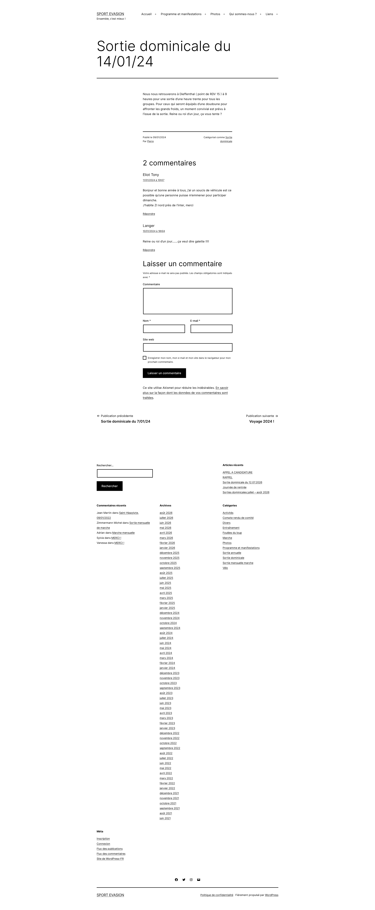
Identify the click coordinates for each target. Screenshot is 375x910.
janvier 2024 (167, 667)
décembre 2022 (169, 733)
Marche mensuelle (123, 532)
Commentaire (151, 284)
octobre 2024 (168, 622)
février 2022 (167, 783)
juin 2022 (165, 763)
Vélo (225, 567)
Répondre (149, 213)
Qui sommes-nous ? (243, 14)
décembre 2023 (169, 673)
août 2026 (166, 512)
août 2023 (166, 693)
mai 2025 (165, 587)
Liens (269, 14)
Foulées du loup (232, 532)
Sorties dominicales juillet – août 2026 (246, 492)
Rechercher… (105, 465)
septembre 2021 (170, 808)
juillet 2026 (166, 517)
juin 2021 (165, 818)
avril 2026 (166, 532)
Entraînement (231, 527)
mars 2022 (166, 778)
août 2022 (166, 753)
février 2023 (167, 723)
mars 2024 (166, 658)
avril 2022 (166, 773)
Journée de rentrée (234, 487)
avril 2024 (166, 653)
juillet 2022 (166, 758)
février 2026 (167, 542)
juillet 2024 (166, 637)
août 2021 (166, 813)
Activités (228, 512)
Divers (226, 522)
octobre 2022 (168, 743)
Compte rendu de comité (238, 517)
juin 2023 (165, 703)
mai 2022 (165, 768)
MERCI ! (116, 537)
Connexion (103, 843)
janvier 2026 (167, 547)
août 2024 (166, 632)
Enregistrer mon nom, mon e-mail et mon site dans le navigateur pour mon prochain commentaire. (189, 359)
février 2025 (167, 602)
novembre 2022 (169, 738)
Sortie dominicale (233, 557)
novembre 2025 (169, 557)
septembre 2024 (170, 627)
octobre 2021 (168, 803)
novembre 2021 (169, 798)
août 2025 (166, 572)
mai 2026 (165, 527)
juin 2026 (165, 522)
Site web (148, 339)
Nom (147, 320)
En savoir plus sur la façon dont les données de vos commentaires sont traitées (185, 392)
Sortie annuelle (232, 552)
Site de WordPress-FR (110, 858)
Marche (227, 537)
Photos (215, 14)
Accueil (146, 14)
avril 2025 (166, 592)
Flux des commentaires (111, 853)
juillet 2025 (166, 577)
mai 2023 (165, 708)
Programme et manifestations (181, 14)
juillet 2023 (166, 698)
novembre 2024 (170, 618)
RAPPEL (227, 477)
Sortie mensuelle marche (238, 562)
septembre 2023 (170, 688)
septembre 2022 (170, 748)
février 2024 (167, 662)
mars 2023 (166, 718)
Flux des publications (110, 848)
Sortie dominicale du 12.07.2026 (242, 482)
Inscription (103, 838)
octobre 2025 (168, 562)
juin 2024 (165, 643)
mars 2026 (166, 537)
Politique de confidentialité (216, 895)
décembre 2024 (169, 612)
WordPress (271, 895)
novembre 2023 (169, 678)
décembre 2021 (169, 793)
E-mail (195, 320)
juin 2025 (165, 582)
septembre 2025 (170, 567)
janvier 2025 (167, 607)
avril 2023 (166, 713)
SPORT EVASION (110, 14)
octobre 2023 (168, 683)
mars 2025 (166, 597)
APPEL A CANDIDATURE (238, 472)
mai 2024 (165, 648)
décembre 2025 (169, 552)
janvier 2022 (167, 788)
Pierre (150, 141)
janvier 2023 (167, 728)
